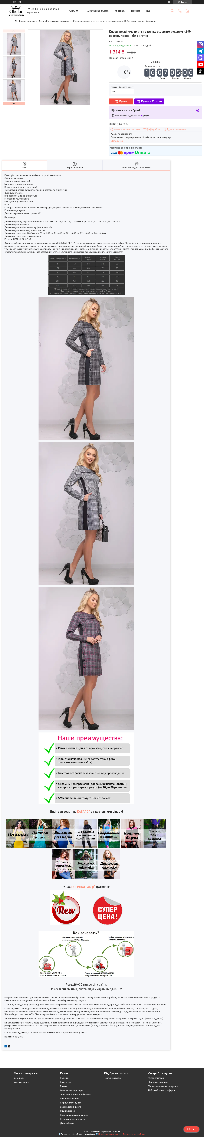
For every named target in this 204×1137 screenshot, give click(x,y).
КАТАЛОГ (74, 10)
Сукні (41, 21)
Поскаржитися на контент (110, 1134)
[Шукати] (172, 11)
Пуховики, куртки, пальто (72, 1119)
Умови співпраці (156, 1078)
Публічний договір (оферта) (161, 1090)
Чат (194, 1129)
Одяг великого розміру (71, 1090)
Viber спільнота (21, 1082)
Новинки (64, 1078)
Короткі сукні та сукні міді (58, 21)
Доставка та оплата (158, 1082)
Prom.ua (116, 1131)
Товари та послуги (28, 21)
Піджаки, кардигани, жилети (74, 1115)
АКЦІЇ (91, 887)
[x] (9, 1047)
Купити (123, 101)
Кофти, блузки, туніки (70, 1103)
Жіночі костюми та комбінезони (75, 1094)
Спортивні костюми (69, 1098)
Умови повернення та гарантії (163, 1086)
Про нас (135, 10)
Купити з (146, 101)
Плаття (63, 1086)
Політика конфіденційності (134, 1134)
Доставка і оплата (98, 10)
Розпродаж (66, 1082)
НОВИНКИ (78, 887)
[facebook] (5, 1047)
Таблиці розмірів (112, 1078)
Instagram (19, 1078)
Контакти (120, 10)
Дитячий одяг (67, 1123)
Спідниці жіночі (67, 1111)
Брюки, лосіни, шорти (70, 1107)
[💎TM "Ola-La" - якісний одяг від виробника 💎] (16, 11)
